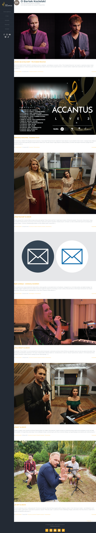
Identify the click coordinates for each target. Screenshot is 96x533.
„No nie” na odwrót (53, 471)
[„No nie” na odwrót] (55, 471)
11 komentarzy (38, 293)
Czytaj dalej (94, 71)
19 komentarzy (37, 147)
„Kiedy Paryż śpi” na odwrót (53, 183)
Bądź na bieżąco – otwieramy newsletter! (53, 256)
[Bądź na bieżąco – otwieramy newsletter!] (55, 256)
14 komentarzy (40, 71)
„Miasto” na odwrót (53, 393)
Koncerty (31, 147)
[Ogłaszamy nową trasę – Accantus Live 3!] (55, 106)
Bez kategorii (31, 293)
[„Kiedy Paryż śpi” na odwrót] (55, 183)
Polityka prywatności (55, 526)
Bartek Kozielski (18, 71)
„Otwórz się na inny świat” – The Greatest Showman (53, 36)
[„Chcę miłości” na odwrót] (55, 322)
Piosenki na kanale (33, 71)
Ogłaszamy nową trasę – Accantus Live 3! (53, 106)
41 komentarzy (47, 514)
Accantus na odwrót (33, 226)
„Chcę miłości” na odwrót (53, 322)
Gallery (56, 36)
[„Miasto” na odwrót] (55, 393)
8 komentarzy (48, 226)
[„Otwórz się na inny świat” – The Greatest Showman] (55, 36)
